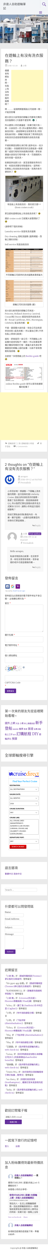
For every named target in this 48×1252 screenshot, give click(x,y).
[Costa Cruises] (24, 833)
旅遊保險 (15, 729)
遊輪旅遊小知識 (27, 443)
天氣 (17, 723)
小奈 (24, 66)
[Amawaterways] (24, 823)
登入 (7, 1146)
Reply (38, 525)
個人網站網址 (11, 655)
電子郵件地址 (12, 645)
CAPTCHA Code (12, 682)
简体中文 (18, 874)
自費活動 (37, 729)
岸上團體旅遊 (29, 723)
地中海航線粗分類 (25, 1013)
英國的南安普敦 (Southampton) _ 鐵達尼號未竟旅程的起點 (24, 1082)
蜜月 (14, 735)
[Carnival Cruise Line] (24, 828)
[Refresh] (23, 667)
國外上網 (10, 723)
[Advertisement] (27, 86)
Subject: (9, 927)
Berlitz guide (32, 356)
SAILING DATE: (15, 794)
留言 (8, 603)
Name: (8, 912)
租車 (25, 729)
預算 (14, 738)
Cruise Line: (15, 817)
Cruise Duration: (17, 808)
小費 (22, 723)
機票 (21, 729)
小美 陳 (10, 976)
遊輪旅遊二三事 (14, 443)
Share (25, 1217)
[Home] (24, 777)
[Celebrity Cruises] (24, 831)
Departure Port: (17, 837)
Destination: (15, 785)
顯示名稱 (10, 635)
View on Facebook (14, 1217)
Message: (9, 934)
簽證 (30, 728)
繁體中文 (9, 874)
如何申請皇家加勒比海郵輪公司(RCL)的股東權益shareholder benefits (23, 1057)
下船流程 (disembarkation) (29, 1035)
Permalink (25, 482)
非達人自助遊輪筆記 (23, 1175)
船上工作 (9, 734)
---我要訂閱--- (13, 1122)
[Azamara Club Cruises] (24, 826)
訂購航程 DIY (27, 733)
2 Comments (22, 446)
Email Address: (12, 919)
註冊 (18, 1146)
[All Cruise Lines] (24, 820)
